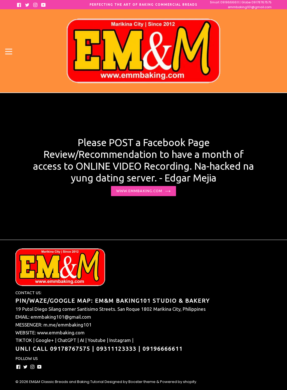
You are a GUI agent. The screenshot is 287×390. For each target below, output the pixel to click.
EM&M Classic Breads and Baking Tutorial (66, 381)
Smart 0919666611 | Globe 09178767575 (241, 2)
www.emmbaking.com (139, 191)
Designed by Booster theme (130, 381)
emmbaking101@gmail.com (250, 7)
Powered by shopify (178, 381)
